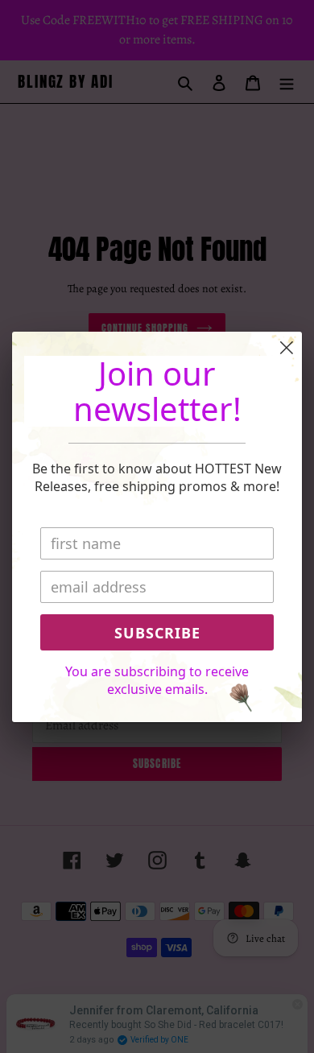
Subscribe (157, 632)
